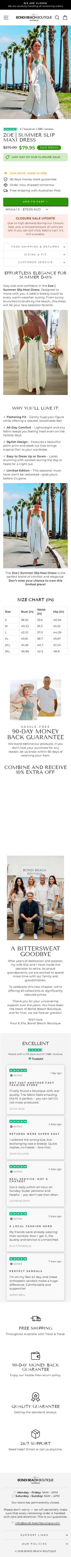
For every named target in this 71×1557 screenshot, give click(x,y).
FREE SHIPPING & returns (35, 246)
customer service (35, 262)
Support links (34, 1535)
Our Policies (34, 1544)
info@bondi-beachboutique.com (37, 1523)
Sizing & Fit (35, 254)
